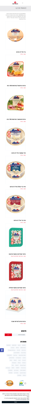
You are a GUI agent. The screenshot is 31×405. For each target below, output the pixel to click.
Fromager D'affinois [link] (11, 350)
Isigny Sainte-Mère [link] (22, 355)
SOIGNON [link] (10, 370)
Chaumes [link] (12, 347)
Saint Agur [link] (8, 367)
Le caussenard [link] (18, 357)
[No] (29, 392)
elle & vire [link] (24, 350)
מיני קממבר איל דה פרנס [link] (19, 153)
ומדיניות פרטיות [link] (19, 399)
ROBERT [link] (17, 367)
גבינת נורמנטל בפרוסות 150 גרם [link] (16, 85)
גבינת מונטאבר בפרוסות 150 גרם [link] (16, 119)
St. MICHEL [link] (16, 372)
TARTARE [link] (10, 372)
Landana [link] (24, 357)
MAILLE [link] (15, 360)
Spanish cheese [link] (23, 372)
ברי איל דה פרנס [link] (21, 52)
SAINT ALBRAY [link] (23, 370)
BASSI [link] (19, 345)
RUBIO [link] (13, 367)
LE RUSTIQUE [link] (11, 357)
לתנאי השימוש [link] (26, 399)
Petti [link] (13, 365)
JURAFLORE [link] (9, 355)
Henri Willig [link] (23, 352)
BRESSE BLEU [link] (23, 347)
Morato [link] (19, 362)
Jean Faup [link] (15, 355)
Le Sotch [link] (24, 360)
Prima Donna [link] (23, 367)
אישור (15, 402)
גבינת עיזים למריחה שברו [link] (18, 321)
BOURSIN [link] (8, 345)
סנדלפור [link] (24, 375)
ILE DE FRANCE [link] (16, 352)
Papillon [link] (17, 365)
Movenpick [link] (14, 362)
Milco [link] (11, 360)
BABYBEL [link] (24, 345)
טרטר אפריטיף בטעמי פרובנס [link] (17, 254)
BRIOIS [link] (17, 347)
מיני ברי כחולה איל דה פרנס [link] (18, 186)
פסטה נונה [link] (19, 375)
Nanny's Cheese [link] (23, 365)
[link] (2, 350)
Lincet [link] (19, 360)
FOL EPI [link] (18, 350)
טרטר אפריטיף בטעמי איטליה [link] (17, 288)
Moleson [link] (24, 362)
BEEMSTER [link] (14, 345)
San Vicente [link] (16, 370)
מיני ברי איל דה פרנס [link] (20, 220)
